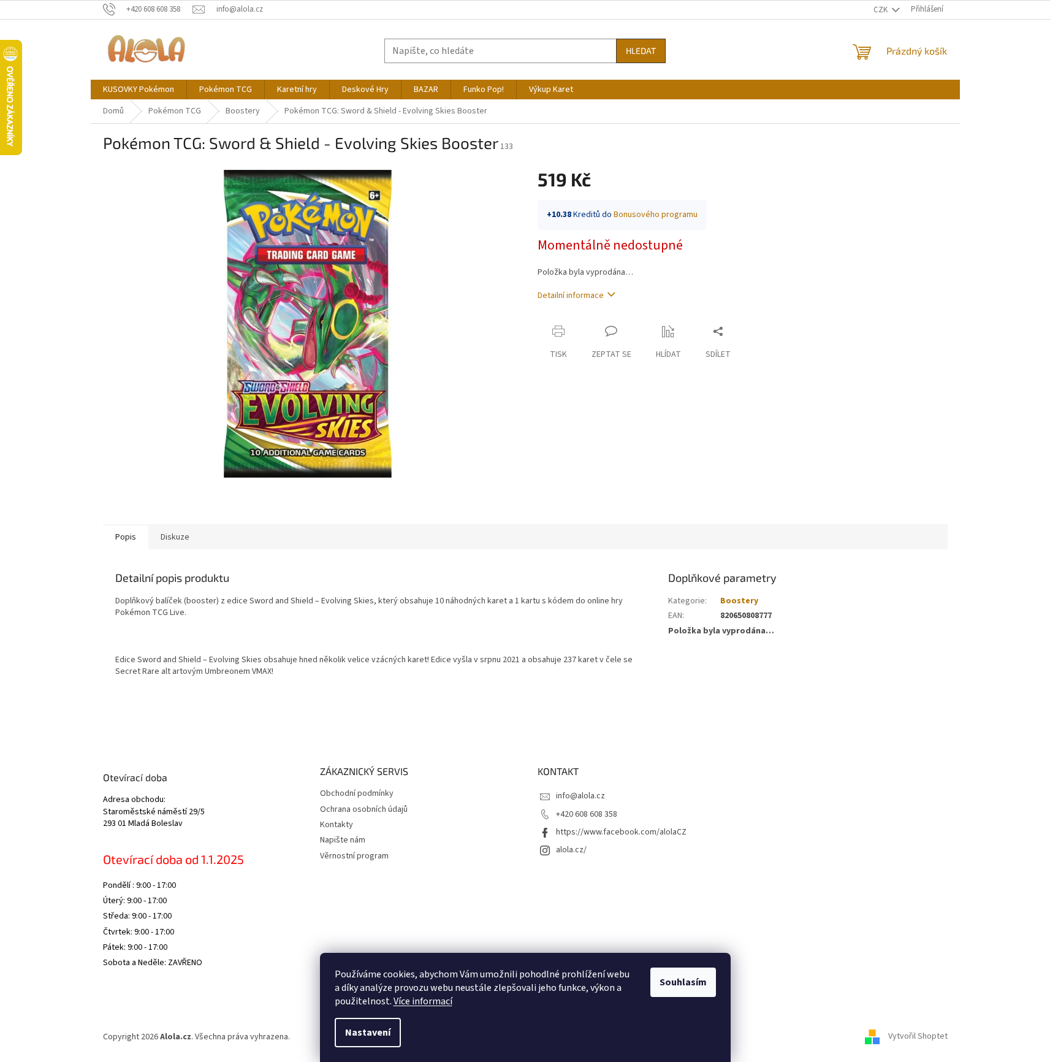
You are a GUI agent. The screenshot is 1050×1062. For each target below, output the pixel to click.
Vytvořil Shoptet (918, 1037)
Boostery (739, 601)
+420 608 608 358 (586, 814)
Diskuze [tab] (175, 537)
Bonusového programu (656, 214)
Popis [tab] (125, 537)
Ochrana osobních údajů (364, 809)
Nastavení (367, 1032)
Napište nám (342, 840)
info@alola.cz (580, 796)
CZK (881, 9)
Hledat (641, 50)
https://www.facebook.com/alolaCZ (621, 832)
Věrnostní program (354, 856)
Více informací (423, 1001)
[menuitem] (138, 89)
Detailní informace (571, 295)
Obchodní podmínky (357, 793)
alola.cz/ (571, 850)
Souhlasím (683, 982)
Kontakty (336, 825)
